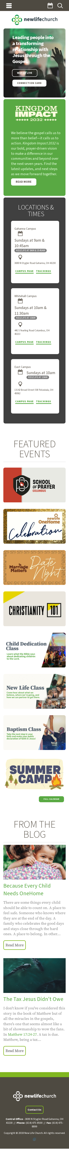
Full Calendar (51, 799)
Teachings (43, 271)
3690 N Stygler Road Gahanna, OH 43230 (35, 263)
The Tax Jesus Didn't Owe (33, 999)
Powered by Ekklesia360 (34, 1139)
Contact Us (34, 1110)
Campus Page (24, 271)
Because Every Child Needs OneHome (27, 889)
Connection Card (29, 83)
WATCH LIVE (24, 73)
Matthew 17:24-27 (22, 1034)
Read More (24, 182)
